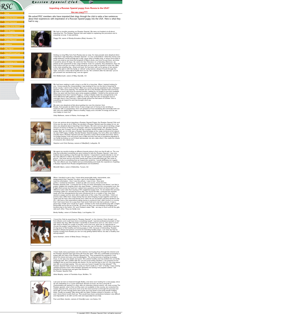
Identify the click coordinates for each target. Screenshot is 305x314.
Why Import (9, 49)
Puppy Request (11, 40)
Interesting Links (11, 62)
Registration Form (11, 35)
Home (7, 13)
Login (7, 75)
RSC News (9, 66)
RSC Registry (10, 31)
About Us (8, 71)
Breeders (8, 44)
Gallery (7, 57)
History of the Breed (12, 26)
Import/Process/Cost (12, 53)
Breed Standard (11, 22)
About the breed (11, 18)
